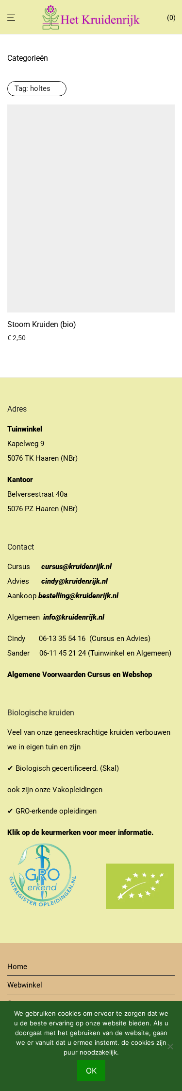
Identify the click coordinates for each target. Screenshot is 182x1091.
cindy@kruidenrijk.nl (74, 581)
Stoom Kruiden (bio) (41, 324)
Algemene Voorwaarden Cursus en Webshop (80, 674)
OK (91, 1070)
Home (17, 966)
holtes (32, 88)
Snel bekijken (23, 338)
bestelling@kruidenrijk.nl (78, 595)
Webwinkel (24, 985)
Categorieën (27, 58)
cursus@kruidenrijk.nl (76, 566)
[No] (170, 1046)
